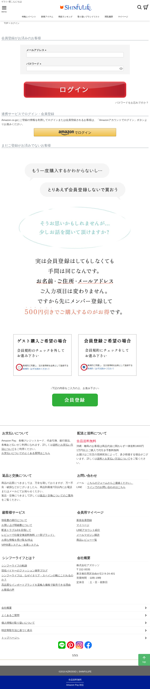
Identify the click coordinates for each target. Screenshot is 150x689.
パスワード (34, 63)
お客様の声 (7, 589)
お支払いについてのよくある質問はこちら (25, 453)
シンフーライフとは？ (18, 558)
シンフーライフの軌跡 (14, 565)
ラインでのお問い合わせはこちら (106, 487)
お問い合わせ (87, 475)
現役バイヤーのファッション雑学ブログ (24, 570)
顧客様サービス (13, 512)
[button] (75, 132)
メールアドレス (37, 50)
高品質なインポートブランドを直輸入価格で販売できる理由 (36, 584)
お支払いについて (15, 433)
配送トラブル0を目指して (16, 530)
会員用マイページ (90, 512)
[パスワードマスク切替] (120, 68)
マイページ (82, 525)
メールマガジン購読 (88, 534)
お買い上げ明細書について (16, 525)
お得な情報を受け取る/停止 (17, 539)
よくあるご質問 (10, 615)
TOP (6, 23)
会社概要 (83, 558)
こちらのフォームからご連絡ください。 (110, 482)
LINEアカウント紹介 (88, 530)
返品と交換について (17, 475)
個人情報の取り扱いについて (18, 622)
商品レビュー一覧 (86, 539)
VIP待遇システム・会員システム (20, 544)
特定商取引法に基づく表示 (16, 630)
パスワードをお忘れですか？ (132, 102)
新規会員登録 (84, 520)
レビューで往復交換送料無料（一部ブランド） (28, 534)
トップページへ (10, 637)
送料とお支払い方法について (113, 458)
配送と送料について (92, 433)
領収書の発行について (14, 520)
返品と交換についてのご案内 (56, 495)
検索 (139, 7)
